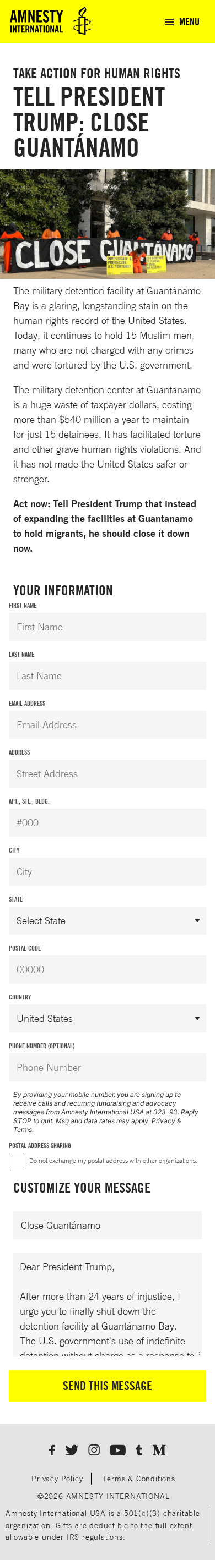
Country (20, 997)
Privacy (163, 1121)
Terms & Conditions (139, 1478)
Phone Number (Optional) (41, 1046)
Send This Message (107, 1385)
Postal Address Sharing (40, 1145)
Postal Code (25, 948)
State (16, 899)
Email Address (27, 703)
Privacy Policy (57, 1478)
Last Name (21, 654)
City (14, 850)
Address (19, 752)
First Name (22, 605)
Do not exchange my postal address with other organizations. (113, 1160)
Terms (22, 1129)
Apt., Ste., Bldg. (29, 801)
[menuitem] (181, 21)
